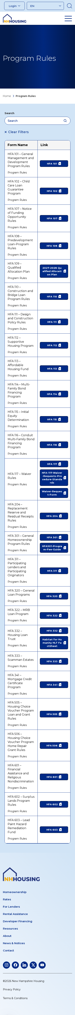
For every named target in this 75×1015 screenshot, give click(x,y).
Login (13, 6)
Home (7, 96)
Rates (7, 899)
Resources (10, 928)
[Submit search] (65, 120)
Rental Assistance (15, 914)
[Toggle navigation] (68, 18)
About (7, 936)
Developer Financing (17, 921)
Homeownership (14, 892)
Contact (8, 950)
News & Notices (14, 943)
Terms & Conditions (15, 998)
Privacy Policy (12, 989)
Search (9, 113)
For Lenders (11, 906)
